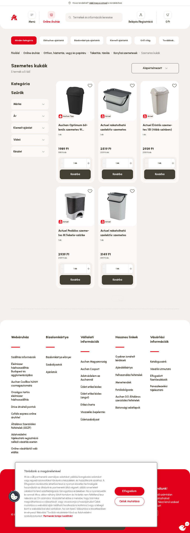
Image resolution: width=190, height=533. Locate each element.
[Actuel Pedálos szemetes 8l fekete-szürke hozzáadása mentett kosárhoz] (90, 191)
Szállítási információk (23, 357)
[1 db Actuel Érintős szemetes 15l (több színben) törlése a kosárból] (146, 163)
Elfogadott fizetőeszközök (158, 377)
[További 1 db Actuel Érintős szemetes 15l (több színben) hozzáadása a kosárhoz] (173, 163)
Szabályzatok (54, 364)
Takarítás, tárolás (100, 53)
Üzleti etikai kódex (91, 387)
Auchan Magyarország (94, 361)
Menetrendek (123, 382)
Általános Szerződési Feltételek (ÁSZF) (23, 426)
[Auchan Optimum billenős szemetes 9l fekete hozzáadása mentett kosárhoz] (90, 85)
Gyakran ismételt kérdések (125, 358)
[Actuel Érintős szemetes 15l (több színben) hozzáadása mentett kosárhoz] (174, 85)
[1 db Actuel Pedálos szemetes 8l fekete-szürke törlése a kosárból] (62, 268)
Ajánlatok (51, 372)
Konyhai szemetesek (125, 53)
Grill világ (145, 40)
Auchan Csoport (90, 369)
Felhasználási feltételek (128, 375)
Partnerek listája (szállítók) (58, 516)
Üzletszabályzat (90, 419)
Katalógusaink (158, 361)
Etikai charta (88, 404)
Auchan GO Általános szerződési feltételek (127, 398)
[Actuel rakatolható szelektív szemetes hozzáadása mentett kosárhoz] (132, 85)
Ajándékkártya (123, 367)
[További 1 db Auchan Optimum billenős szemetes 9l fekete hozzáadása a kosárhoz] (88, 163)
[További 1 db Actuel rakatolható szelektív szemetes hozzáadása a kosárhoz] (131, 163)
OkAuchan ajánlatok (53, 40)
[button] (14, 496)
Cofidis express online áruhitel (23, 415)
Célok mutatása (129, 501)
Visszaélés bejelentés (93, 412)
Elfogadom (129, 491)
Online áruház (31, 53)
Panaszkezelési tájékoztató (158, 388)
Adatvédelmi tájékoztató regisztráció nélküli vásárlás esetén (24, 438)
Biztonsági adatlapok (127, 407)
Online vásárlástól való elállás (24, 450)
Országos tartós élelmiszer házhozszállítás (20, 396)
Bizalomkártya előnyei (58, 357)
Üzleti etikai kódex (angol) (91, 395)
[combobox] (94, 17)
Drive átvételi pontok (23, 407)
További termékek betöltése (120, 300)
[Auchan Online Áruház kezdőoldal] (14, 17)
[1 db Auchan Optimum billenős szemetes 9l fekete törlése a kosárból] (62, 163)
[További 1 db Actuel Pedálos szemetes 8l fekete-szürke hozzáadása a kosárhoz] (88, 268)
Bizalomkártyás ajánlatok (87, 40)
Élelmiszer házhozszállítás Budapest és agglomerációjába (21, 370)
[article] (75, 132)
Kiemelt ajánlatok (119, 40)
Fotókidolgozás (124, 389)
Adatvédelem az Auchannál (90, 377)
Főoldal (15, 53)
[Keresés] (70, 17)
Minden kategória (24, 40)
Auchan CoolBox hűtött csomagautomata (24, 383)
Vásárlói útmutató (160, 369)
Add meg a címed (98, 3)
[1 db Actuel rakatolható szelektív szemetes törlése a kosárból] (104, 163)
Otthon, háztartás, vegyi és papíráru (65, 53)
